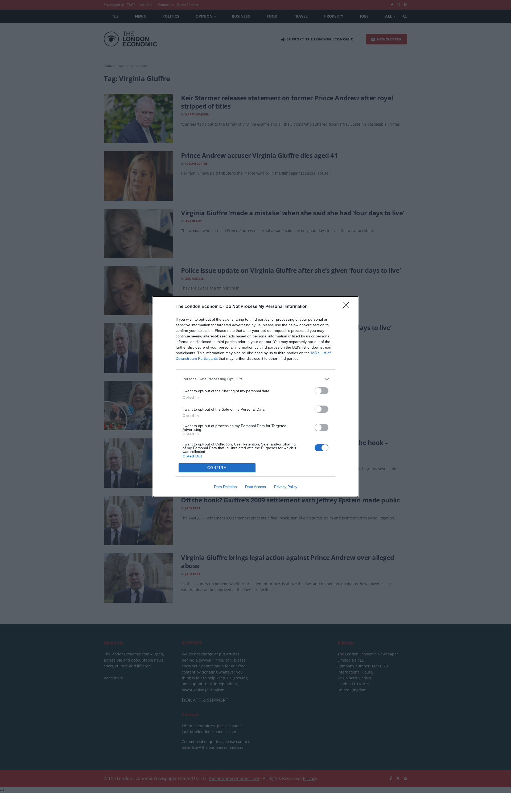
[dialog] (255, 396)
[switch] (321, 390)
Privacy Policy (285, 487)
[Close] (348, 307)
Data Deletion (225, 487)
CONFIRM (217, 468)
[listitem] (255, 379)
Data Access (255, 487)
